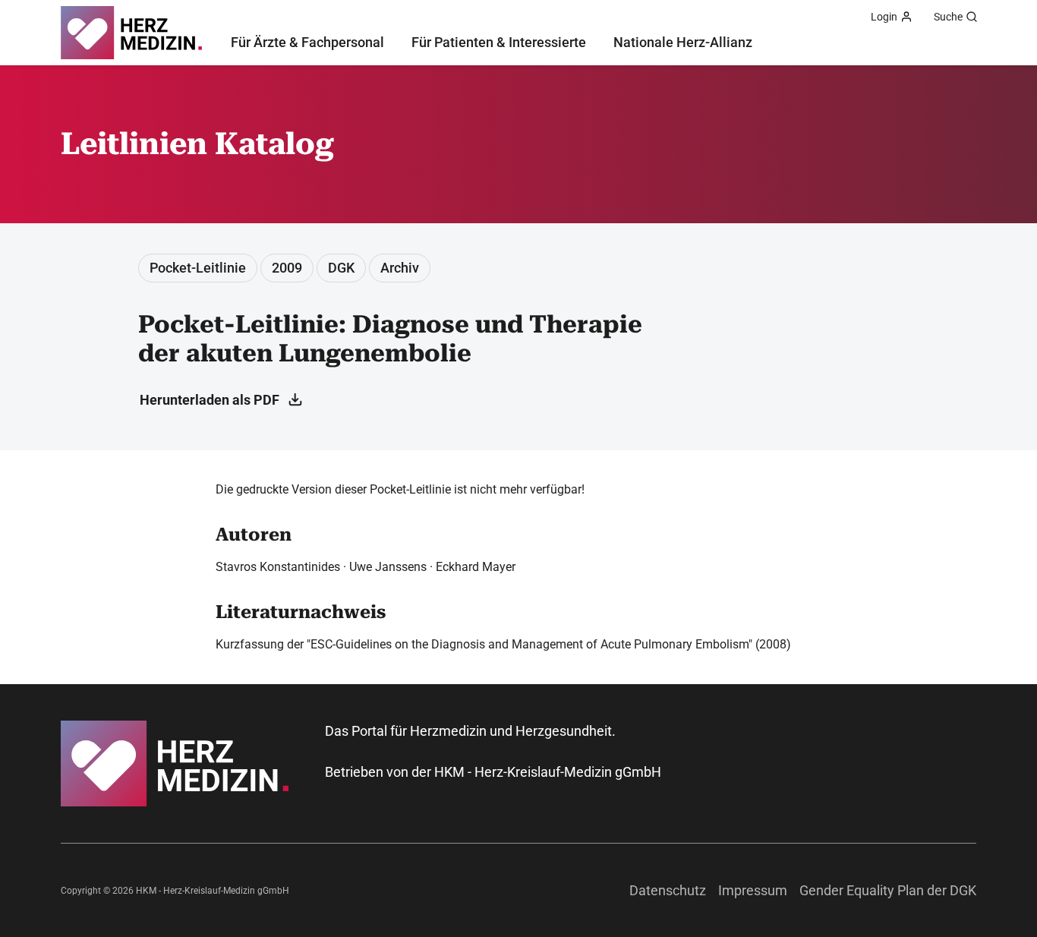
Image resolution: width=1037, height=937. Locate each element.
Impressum (752, 890)
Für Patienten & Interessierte (498, 42)
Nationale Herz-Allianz (682, 42)
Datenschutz (667, 890)
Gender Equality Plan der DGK (887, 890)
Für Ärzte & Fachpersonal (307, 42)
